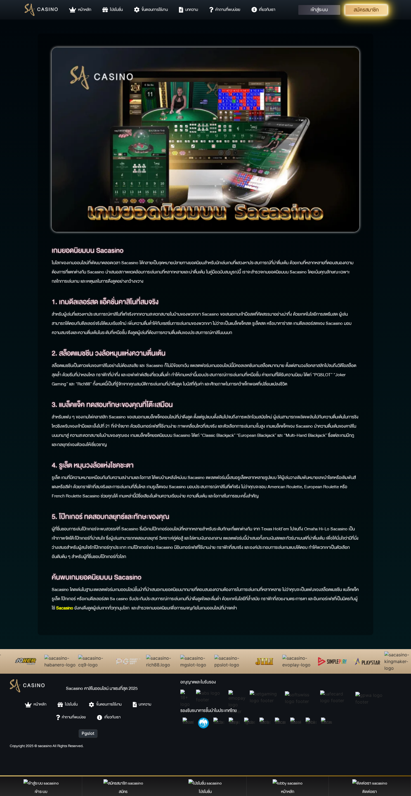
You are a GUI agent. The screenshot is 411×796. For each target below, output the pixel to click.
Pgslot (88, 733)
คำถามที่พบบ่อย (226, 9)
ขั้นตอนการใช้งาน (154, 9)
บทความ (190, 9)
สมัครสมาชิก (366, 10)
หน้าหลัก (83, 9)
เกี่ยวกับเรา (266, 9)
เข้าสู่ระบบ (319, 9)
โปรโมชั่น (115, 9)
